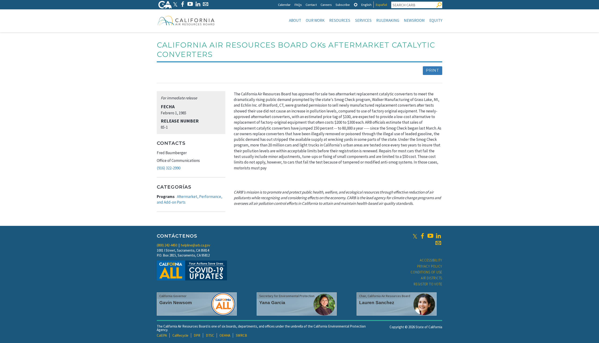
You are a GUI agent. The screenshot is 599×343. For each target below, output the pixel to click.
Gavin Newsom (175, 302)
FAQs (298, 4)
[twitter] (415, 236)
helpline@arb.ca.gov (195, 245)
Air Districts (431, 278)
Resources (339, 20)
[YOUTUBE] (190, 4)
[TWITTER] (175, 4)
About (295, 20)
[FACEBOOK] (182, 4)
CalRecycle (180, 335)
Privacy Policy (429, 266)
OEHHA (224, 335)
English (366, 4)
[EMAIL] (205, 4)
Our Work (315, 20)
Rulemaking (387, 20)
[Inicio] (186, 20)
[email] (438, 243)
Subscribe (343, 4)
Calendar (284, 4)
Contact (311, 4)
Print (432, 70)
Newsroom (414, 20)
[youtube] (430, 236)
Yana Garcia (272, 302)
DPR (197, 335)
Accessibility (431, 260)
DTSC (210, 335)
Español (381, 4)
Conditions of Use (426, 272)
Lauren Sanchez (376, 302)
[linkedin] (438, 236)
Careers (326, 4)
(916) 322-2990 (168, 168)
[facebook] (422, 236)
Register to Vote (428, 284)
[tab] (356, 4)
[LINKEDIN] (198, 4)
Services (363, 20)
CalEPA (162, 335)
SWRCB (241, 335)
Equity (435, 20)
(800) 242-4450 (167, 245)
